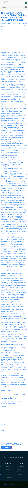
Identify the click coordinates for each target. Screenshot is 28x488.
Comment (4, 406)
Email (3, 430)
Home (2, 23)
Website (3, 436)
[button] (26, 3)
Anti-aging (8, 23)
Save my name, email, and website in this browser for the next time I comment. (12, 444)
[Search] (26, 7)
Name (3, 424)
